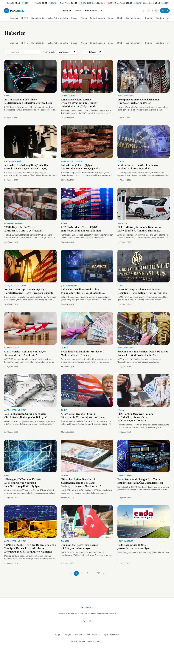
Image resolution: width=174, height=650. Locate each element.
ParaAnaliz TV (95, 10)
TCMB (119, 18)
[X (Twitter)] (83, 620)
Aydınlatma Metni (111, 634)
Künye (57, 634)
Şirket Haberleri (97, 18)
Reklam (78, 634)
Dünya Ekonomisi (134, 18)
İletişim (68, 634)
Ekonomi (14, 18)
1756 (98, 573)
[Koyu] (152, 11)
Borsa (111, 18)
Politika (148, 18)
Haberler (67, 10)
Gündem (160, 18)
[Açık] (148, 11)
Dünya (74, 18)
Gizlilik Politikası (93, 634)
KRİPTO (24, 18)
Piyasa (83, 18)
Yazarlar (78, 10)
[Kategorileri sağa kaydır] (167, 18)
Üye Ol (164, 10)
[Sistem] (156, 11)
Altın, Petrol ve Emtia (58, 18)
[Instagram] (90, 620)
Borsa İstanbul (38, 18)
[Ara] (142, 10)
